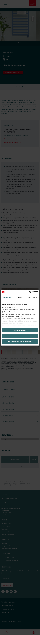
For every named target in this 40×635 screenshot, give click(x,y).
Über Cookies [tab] (32, 297)
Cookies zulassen (20, 330)
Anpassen (19, 336)
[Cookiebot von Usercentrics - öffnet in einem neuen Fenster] (29, 292)
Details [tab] (20, 297)
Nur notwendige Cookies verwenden (20, 341)
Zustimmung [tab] (7, 297)
